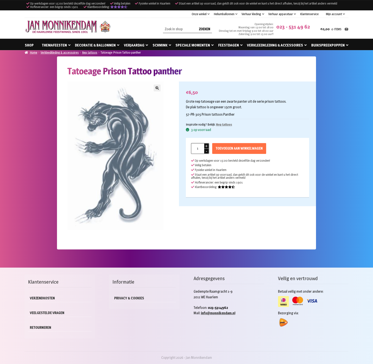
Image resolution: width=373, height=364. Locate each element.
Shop (29, 45)
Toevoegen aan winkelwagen (239, 148)
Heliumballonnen (224, 14)
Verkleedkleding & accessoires (275, 45)
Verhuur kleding (251, 14)
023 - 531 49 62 (293, 27)
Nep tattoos (89, 52)
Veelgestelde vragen (47, 313)
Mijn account (334, 14)
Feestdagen (228, 45)
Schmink (160, 45)
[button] (157, 88)
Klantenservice (309, 14)
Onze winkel (199, 14)
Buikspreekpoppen (328, 45)
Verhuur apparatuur (280, 14)
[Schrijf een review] (118, 7)
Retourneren (40, 328)
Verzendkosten (42, 298)
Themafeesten (54, 45)
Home (33, 52)
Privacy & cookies (129, 298)
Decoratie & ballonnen (95, 45)
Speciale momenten (192, 45)
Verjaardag (134, 45)
